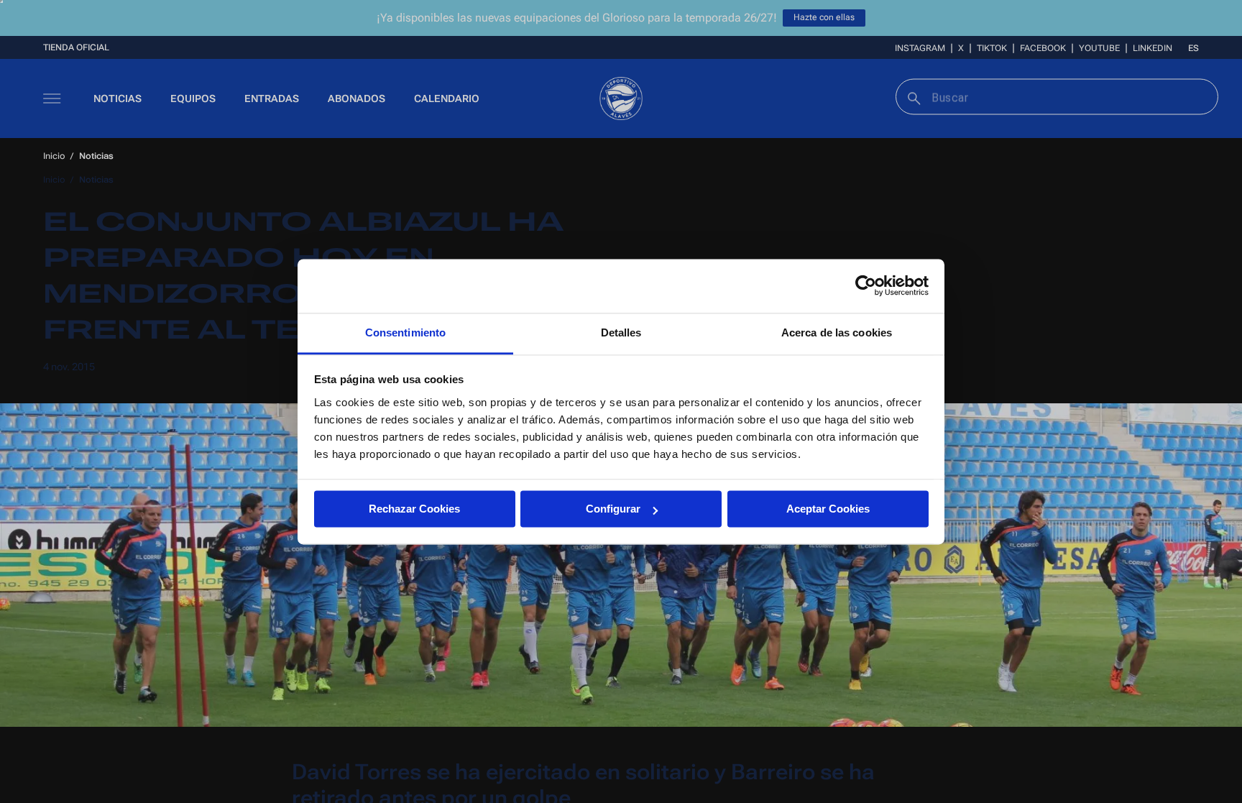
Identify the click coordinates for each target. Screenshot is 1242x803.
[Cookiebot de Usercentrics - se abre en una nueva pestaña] (866, 285)
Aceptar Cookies (828, 509)
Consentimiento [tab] (405, 332)
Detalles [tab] (621, 332)
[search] (912, 97)
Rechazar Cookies (414, 509)
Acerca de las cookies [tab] (836, 332)
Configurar (613, 509)
